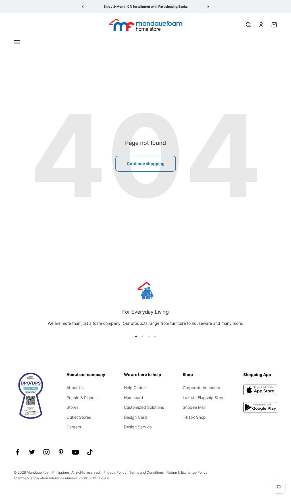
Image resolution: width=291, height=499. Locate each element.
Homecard (133, 397)
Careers (73, 426)
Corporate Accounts (201, 387)
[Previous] (83, 6)
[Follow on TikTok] (90, 452)
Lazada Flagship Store (204, 397)
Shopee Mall (194, 407)
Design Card (135, 417)
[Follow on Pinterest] (61, 452)
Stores (72, 407)
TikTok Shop (194, 417)
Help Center (135, 387)
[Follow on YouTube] (75, 452)
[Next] (208, 6)
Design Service (138, 426)
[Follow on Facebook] (17, 452)
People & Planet (81, 397)
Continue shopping (146, 163)
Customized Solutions (144, 407)
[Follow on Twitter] (32, 452)
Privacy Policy (114, 472)
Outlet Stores (78, 417)
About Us (75, 387)
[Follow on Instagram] (46, 452)
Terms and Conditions (146, 472)
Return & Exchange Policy (187, 472)
